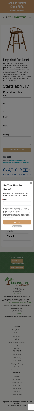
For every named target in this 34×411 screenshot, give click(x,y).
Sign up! (17, 222)
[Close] (31, 183)
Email (5, 199)
